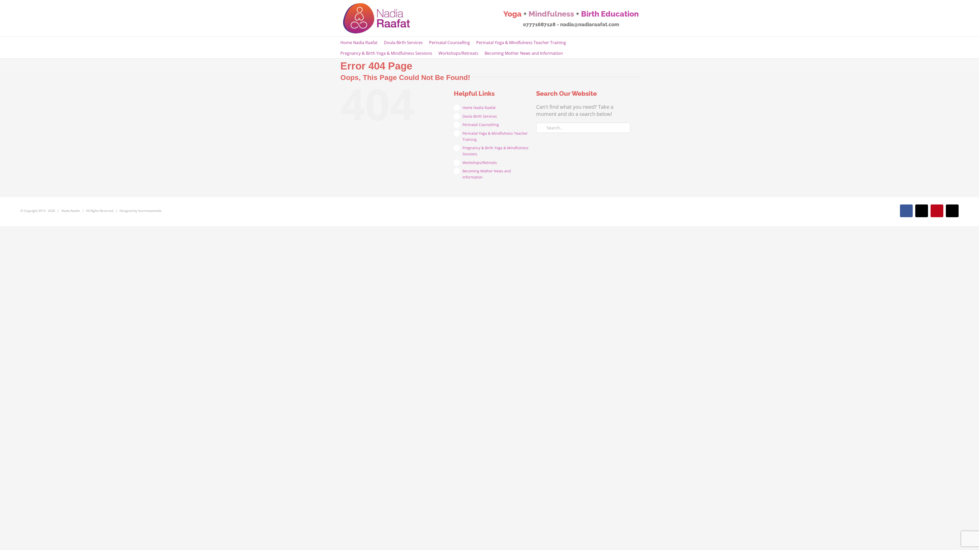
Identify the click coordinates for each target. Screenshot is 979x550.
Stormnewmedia (149, 211)
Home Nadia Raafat (479, 107)
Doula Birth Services (479, 116)
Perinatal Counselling (480, 124)
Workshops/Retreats (479, 162)
